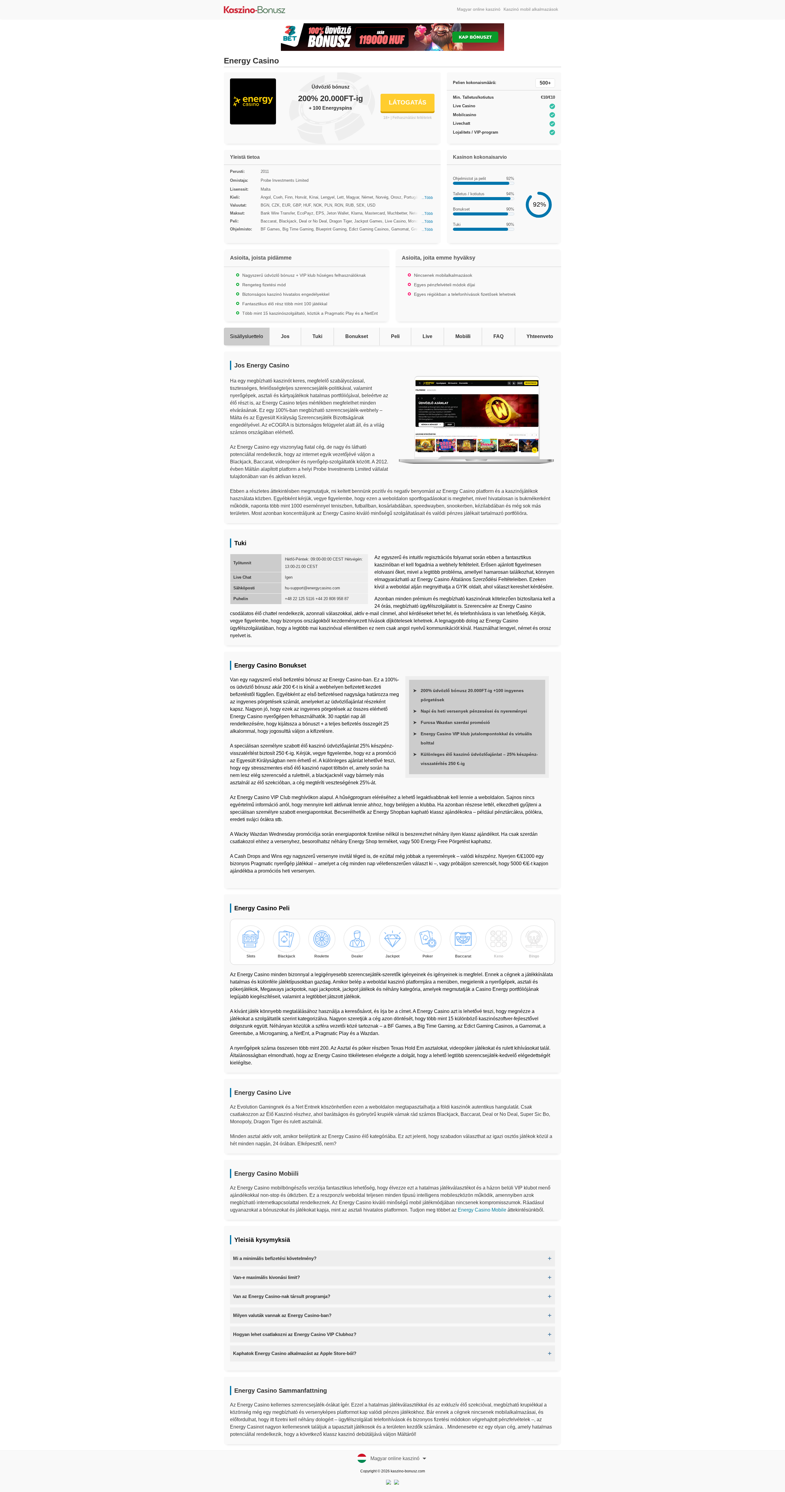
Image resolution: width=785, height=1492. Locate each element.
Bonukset (356, 336)
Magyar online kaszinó (478, 9)
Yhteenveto (540, 336)
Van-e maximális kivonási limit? (266, 1277)
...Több (427, 198)
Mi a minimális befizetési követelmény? (274, 1258)
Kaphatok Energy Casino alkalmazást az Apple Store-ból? (294, 1353)
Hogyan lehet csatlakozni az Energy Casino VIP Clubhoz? (294, 1334)
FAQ (498, 336)
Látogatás (407, 102)
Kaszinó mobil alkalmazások (531, 9)
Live (427, 336)
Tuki (317, 336)
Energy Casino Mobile (482, 1209)
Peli (395, 336)
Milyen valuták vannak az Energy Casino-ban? (282, 1315)
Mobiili (462, 336)
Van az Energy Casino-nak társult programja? (281, 1296)
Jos (285, 336)
